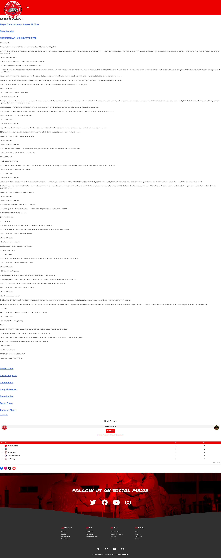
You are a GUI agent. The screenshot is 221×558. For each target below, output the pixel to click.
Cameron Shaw (7, 410)
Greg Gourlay (6, 396)
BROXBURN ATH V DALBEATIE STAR (18, 38)
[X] (9, 468)
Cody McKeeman (8, 389)
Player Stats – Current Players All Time (19, 24)
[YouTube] (14, 468)
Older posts (4, 415)
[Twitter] (93, 502)
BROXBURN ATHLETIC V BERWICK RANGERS (110, 435)
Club (6, 443)
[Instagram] (5, 468)
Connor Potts (6, 382)
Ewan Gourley (7, 31)
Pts (204, 442)
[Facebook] (1, 468)
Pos (2, 442)
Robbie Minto (6, 368)
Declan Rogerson (8, 375)
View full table (216, 462)
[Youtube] (116, 502)
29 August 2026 (110, 427)
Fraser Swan (6, 403)
